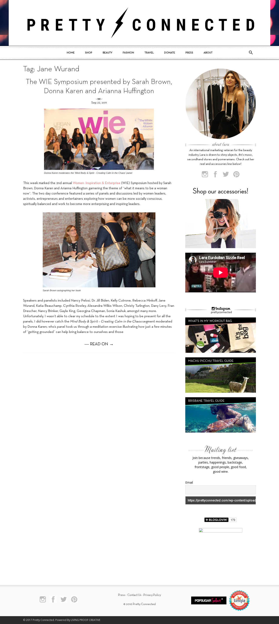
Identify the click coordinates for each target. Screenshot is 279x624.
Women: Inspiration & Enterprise (96, 183)
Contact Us (134, 595)
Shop (88, 53)
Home (71, 53)
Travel (149, 53)
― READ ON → (99, 344)
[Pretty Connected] (139, 23)
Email (189, 482)
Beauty (107, 53)
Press (189, 53)
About (208, 53)
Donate (169, 53)
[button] (250, 53)
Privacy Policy (152, 595)
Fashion (128, 53)
